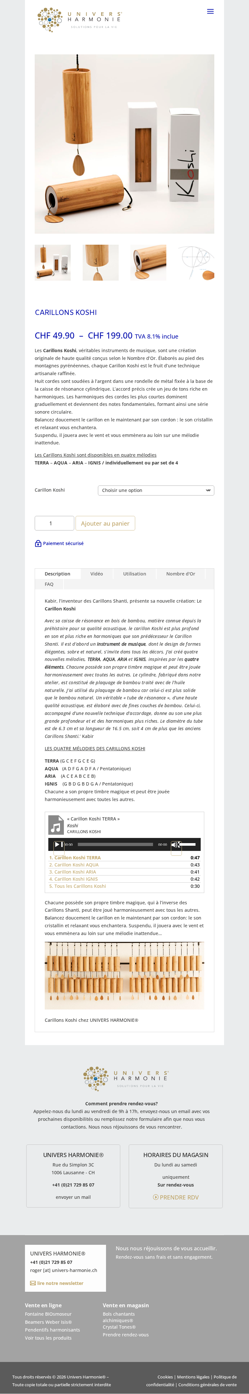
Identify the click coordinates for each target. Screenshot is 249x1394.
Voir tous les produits (48, 1338)
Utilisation (134, 574)
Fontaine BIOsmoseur (48, 1314)
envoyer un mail (73, 1197)
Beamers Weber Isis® (48, 1322)
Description (57, 574)
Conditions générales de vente (207, 1385)
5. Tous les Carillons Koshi (77, 886)
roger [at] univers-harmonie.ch (63, 1270)
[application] (124, 844)
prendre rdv (179, 1197)
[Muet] (176, 848)
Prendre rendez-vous (126, 1335)
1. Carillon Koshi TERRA (75, 857)
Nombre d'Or (180, 574)
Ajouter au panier (105, 523)
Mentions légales (193, 1377)
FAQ (49, 584)
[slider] (188, 844)
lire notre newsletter (59, 1283)
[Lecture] (59, 848)
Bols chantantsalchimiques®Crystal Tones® (119, 1320)
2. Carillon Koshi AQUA (74, 865)
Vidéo (96, 574)
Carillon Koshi (50, 490)
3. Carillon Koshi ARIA (72, 872)
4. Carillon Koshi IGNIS (73, 879)
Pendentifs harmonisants (52, 1330)
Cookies (165, 1377)
